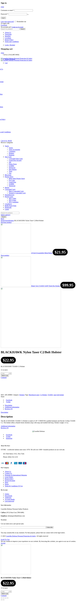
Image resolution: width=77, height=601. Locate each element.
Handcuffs (8, 207)
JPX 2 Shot (12, 198)
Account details (10, 499)
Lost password (9, 501)
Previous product (6, 222)
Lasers (7, 209)
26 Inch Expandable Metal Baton (42, 253)
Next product (5, 255)
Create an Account (17, 27)
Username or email (7, 10)
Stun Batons (13, 169)
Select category (5, 215)
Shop (6, 482)
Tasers (8, 34)
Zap (10, 173)
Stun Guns (8, 157)
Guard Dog (12, 182)
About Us (8, 32)
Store (8, 36)
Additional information (12, 407)
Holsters (11, 153)
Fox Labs (12, 180)
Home (3, 220)
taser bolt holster (59, 395)
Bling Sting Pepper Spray (17, 178)
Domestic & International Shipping (16, 475)
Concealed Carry (10, 189)
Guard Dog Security (15, 160)
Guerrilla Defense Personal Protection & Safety (21, 536)
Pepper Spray (9, 177)
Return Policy (9, 40)
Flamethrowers (9, 195)
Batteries (11, 155)
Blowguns (8, 175)
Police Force (13, 164)
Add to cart (5, 375)
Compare (4, 377)
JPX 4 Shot (12, 200)
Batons (7, 187)
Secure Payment (10, 480)
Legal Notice (9, 477)
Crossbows (8, 204)
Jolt (10, 162)
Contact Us (8, 473)
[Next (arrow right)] (3, 599)
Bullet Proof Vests (10, 206)
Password (4, 14)
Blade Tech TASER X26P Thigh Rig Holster (45, 286)
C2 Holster (43, 395)
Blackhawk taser (34, 395)
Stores (7, 484)
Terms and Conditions (12, 41)
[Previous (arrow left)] (1, 599)
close (2, 7)
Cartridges (12, 151)
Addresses (8, 497)
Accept (3, 543)
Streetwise (12, 168)
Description (8, 405)
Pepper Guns (9, 196)
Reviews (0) (9, 409)
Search (23, 29)
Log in (3, 18)
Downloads (8, 496)
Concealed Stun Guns (16, 158)
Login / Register (10, 45)
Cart (6, 63)
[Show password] (28, 14)
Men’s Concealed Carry (16, 191)
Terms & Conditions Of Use (14, 486)
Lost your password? (7, 21)
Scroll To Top (5, 539)
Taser (10, 171)
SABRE (11, 166)
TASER (50, 395)
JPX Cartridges (13, 202)
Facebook (4, 25)
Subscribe (50, 527)
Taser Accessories (14, 149)
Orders (7, 494)
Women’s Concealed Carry (17, 193)
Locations (8, 38)
